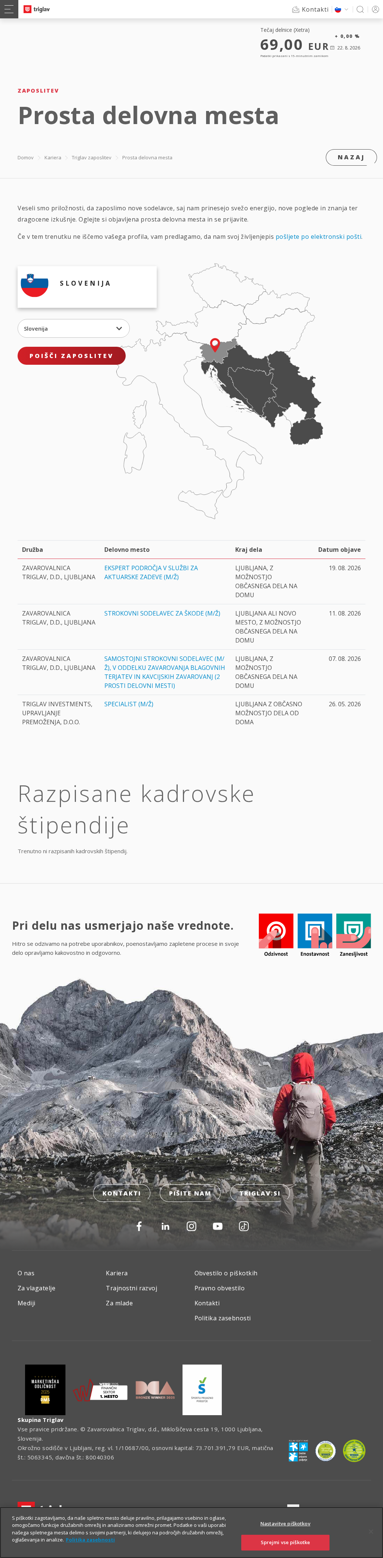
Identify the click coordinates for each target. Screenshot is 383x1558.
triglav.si (260, 1193)
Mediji (27, 1303)
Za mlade (119, 1303)
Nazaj (351, 157)
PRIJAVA (375, 9)
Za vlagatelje (36, 1288)
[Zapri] (371, 1531)
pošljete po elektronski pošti (319, 236)
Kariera (53, 157)
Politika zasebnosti (222, 1318)
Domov (26, 157)
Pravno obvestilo (219, 1288)
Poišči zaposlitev (72, 356)
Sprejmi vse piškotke (285, 1542)
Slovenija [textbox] (36, 328)
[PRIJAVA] (375, 9)
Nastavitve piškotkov (285, 1523)
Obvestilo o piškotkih (226, 1273)
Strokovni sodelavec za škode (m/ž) (162, 613)
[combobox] (74, 328)
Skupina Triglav (41, 1419)
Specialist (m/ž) (128, 704)
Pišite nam (190, 1193)
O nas (26, 1273)
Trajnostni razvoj (131, 1288)
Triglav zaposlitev (91, 157)
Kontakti (121, 1193)
